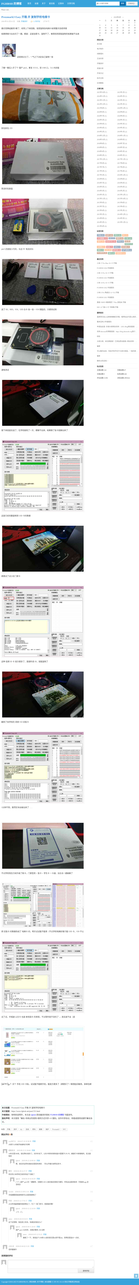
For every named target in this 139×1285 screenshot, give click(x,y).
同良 (10, 1201)
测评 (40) (109, 235)
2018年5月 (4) (122, 147)
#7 (91, 1246)
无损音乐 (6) (120, 253)
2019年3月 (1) (122, 128)
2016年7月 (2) (102, 183)
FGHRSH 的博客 (11, 3)
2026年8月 (117, 17)
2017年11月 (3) (122, 159)
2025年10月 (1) (102, 92)
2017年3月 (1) (102, 175)
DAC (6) (108, 250)
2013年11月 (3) (122, 222)
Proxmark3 (55, 1129)
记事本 (61, 3)
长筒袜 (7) (101, 247)
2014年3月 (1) (102, 222)
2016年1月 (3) (102, 195)
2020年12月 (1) (122, 108)
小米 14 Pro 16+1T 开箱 (105, 283)
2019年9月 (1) (102, 124)
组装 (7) (109, 247)
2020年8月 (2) (122, 112)
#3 (91, 1171)
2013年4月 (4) (102, 226)
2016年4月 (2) (122, 187)
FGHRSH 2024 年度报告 (105, 268)
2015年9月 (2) (102, 203)
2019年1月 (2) (122, 132)
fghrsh (33, 1115)
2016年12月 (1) (122, 175)
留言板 (52, 3)
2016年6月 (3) (122, 183)
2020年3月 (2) (102, 120)
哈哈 (98, 336)
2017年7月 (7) (102, 167)
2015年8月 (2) (122, 203)
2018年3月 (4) (122, 151)
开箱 (8, 1129)
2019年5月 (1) (122, 124)
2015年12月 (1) (122, 195)
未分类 (99, 44)
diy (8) (127, 241)
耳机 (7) (100, 250)
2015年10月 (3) (122, 199)
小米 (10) (128, 239)
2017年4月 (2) (122, 171)
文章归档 (71, 3)
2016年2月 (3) (122, 191)
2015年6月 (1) (122, 206)
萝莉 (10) (120, 239)
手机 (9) (120, 242)
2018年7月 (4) (122, 143)
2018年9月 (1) (122, 140)
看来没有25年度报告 (104, 322)
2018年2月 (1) (102, 155)
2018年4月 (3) (102, 151)
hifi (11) (112, 238)
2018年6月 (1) (102, 147)
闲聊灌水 (100, 54)
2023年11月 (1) (102, 100)
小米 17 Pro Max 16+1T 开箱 (107, 263)
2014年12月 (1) (122, 214)
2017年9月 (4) (102, 163)
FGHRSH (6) (102, 253)
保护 (47, 1129)
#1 (91, 1141)
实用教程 (100, 83)
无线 (27, 1129)
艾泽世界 (100, 59)
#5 (91, 1200)
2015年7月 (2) (102, 206)
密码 (34, 1129)
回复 (34, 1141)
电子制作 (100, 49)
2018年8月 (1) (102, 143)
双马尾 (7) (125, 247)
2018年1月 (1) (122, 155)
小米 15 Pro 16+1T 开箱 (105, 273)
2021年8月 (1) (102, 108)
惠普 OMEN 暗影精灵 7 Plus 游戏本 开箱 (111, 302)
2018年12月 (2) (102, 136)
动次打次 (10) (111, 242)
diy (21, 1129)
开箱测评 (24, 21)
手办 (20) (117, 235)
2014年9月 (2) (102, 218)
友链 (36, 3)
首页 (29, 3)
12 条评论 (36, 21)
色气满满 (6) (126, 250)
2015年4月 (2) (102, 210)
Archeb (11, 1192)
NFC (64, 1129)
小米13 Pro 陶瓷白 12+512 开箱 (108, 293)
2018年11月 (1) (122, 136)
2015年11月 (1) (102, 199)
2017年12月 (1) (102, 159)
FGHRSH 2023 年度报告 (105, 278)
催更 (98, 346)
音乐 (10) (101, 242)
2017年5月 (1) (102, 171)
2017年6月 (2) (122, 167)
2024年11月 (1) (102, 96)
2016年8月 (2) (122, 179)
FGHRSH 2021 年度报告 (105, 297)
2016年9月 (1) (102, 179)
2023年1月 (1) (122, 100)
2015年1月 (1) (102, 214)
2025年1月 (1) (122, 92)
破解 (40, 1129)
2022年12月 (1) (102, 104)
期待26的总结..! (102, 361)
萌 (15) (125, 235)
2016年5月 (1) (102, 187)
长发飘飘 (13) (102, 239)
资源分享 (100, 68)
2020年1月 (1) (122, 120)
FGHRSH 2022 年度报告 (105, 288)
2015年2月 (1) (122, 210)
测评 (15, 1129)
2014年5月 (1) (122, 218)
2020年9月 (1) (102, 112)
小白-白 (11, 1246)
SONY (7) (128, 244)
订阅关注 (131, 3)
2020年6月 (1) (122, 116)
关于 (44, 3)
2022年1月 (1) (122, 104)
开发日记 (100, 73)
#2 (91, 1150)
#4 (91, 1191)
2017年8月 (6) (122, 163)
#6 (91, 1219)
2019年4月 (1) (102, 128)
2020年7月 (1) (102, 116)
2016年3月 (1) (102, 191)
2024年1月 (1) (122, 96)
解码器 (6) (116, 250)
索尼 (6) (111, 253)
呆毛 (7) (117, 247)
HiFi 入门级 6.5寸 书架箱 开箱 (107, 307)
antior (10, 1219)
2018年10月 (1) (102, 140)
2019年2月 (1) (102, 132)
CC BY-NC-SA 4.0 (58, 1282)
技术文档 (100, 78)
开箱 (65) (101, 235)
